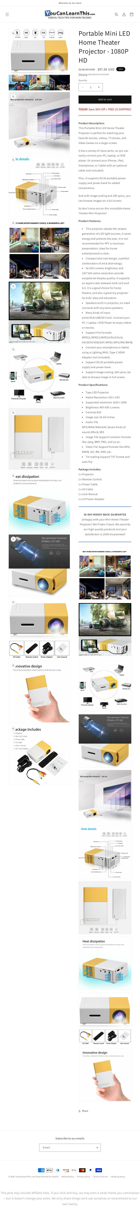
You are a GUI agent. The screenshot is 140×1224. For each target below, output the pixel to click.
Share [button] (85, 1110)
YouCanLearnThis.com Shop (28, 1176)
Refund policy (68, 1176)
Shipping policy (118, 1176)
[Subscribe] (97, 1148)
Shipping (83, 74)
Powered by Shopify (50, 1176)
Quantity (83, 80)
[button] (7, 14)
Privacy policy (83, 1176)
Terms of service (100, 1176)
